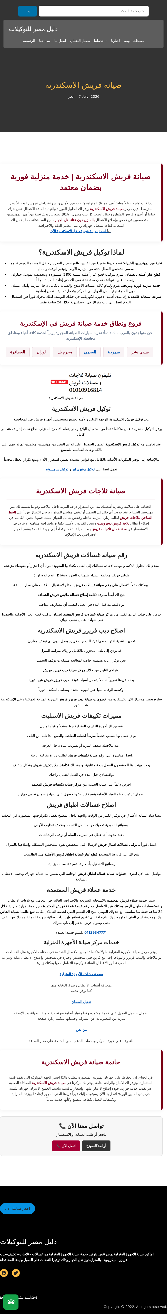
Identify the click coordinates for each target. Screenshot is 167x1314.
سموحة (114, 352)
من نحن (81, 1029)
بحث (27, 11)
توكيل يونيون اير (83, 469)
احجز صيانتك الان (17, 1208)
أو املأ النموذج (96, 1146)
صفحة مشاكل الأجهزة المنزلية (81, 974)
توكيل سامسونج (57, 469)
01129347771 (95, 932)
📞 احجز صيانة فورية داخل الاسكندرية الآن (80, 231)
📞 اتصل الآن (66, 1146)
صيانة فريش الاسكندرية (83, 85)
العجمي (90, 352)
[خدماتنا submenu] (106, 41)
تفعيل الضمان (81, 1002)
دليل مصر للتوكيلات (33, 29)
